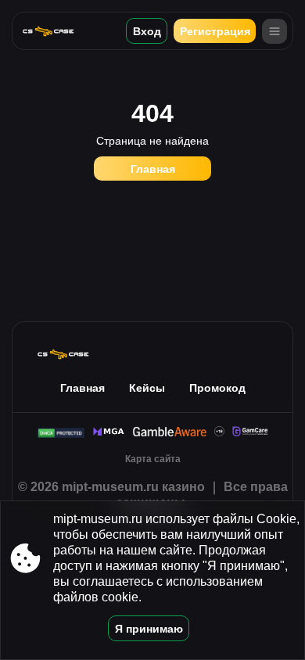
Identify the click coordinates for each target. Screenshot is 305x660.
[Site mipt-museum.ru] (54, 31)
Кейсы (147, 388)
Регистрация (215, 31)
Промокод (217, 388)
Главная (153, 169)
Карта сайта (153, 459)
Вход (147, 31)
